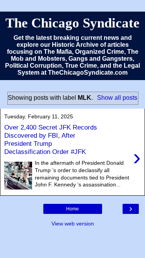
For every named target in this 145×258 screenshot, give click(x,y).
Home (72, 209)
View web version (72, 223)
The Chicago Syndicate (72, 22)
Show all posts (117, 97)
